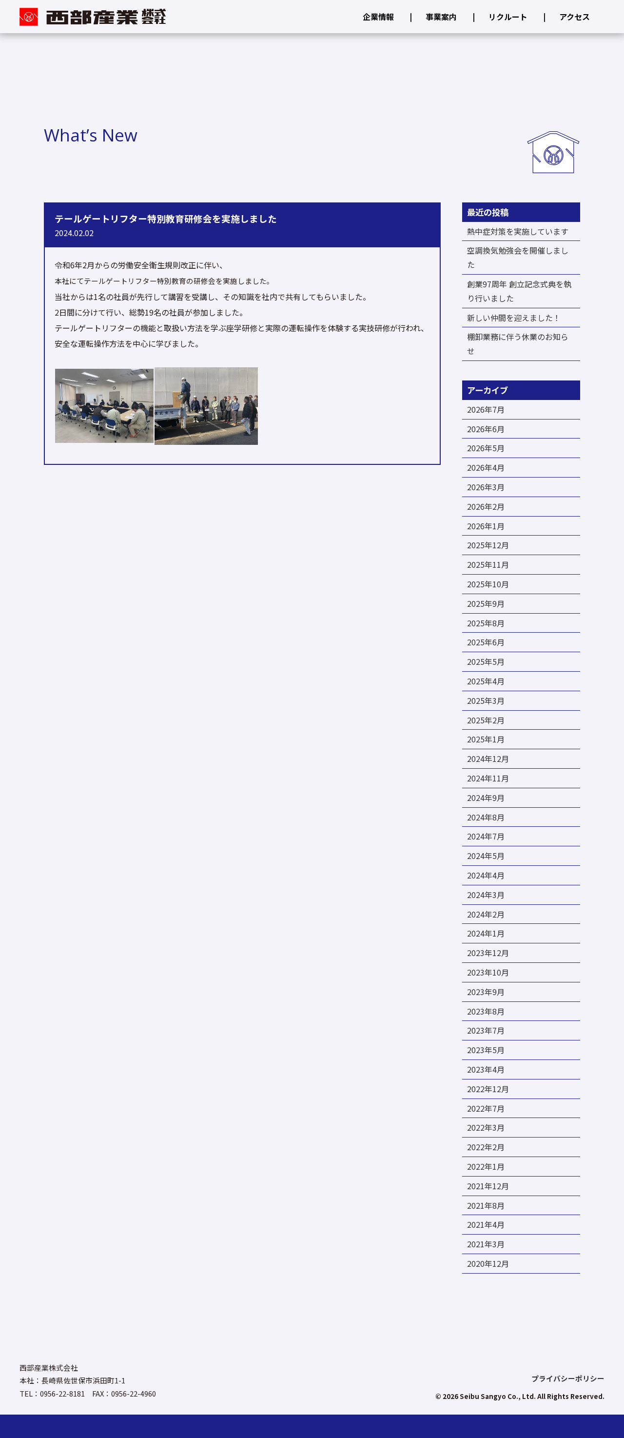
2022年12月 (488, 1089)
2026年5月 (486, 448)
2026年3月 (486, 487)
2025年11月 (488, 564)
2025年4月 (486, 681)
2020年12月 (488, 1263)
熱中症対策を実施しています (517, 231)
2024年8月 (486, 817)
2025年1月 (486, 739)
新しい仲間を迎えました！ (514, 317)
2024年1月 (486, 933)
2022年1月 (486, 1166)
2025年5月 (486, 661)
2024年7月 (486, 836)
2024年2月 (486, 914)
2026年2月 (486, 506)
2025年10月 (488, 584)
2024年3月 (486, 894)
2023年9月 (486, 992)
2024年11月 (488, 778)
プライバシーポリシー (567, 1379)
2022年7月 (486, 1108)
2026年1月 (486, 526)
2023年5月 (486, 1050)
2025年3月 (486, 700)
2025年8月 (486, 623)
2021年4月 (486, 1224)
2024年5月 (486, 855)
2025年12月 (488, 545)
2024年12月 (488, 758)
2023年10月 (488, 972)
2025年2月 (486, 720)
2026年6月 (486, 429)
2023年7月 (486, 1030)
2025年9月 (486, 603)
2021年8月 (486, 1205)
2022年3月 (486, 1127)
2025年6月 (486, 642)
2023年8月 (486, 1011)
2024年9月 (486, 797)
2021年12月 (488, 1186)
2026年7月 (486, 409)
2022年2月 (486, 1147)
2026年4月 (486, 467)
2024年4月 (486, 875)
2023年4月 (486, 1069)
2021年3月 (486, 1244)
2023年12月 (488, 953)
